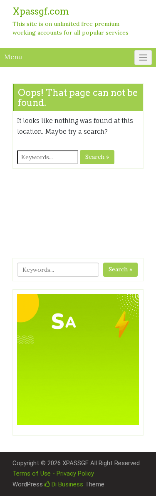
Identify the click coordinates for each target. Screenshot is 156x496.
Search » (97, 156)
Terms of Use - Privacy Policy (53, 473)
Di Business (66, 484)
